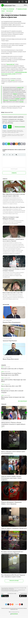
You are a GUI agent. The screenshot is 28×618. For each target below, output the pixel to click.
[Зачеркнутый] (12, 154)
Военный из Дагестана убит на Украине (14, 207)
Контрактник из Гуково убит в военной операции (12, 391)
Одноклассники (13, 100)
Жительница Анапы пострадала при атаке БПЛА (13, 398)
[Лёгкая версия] (7, 1)
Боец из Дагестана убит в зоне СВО (13, 292)
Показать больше (14, 580)
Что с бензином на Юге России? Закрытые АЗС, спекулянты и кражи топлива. (13, 575)
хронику (13, 80)
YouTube (21, 101)
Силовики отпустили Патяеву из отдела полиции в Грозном (14, 269)
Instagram (22, 98)
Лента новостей (9, 10)
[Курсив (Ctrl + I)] (6, 154)
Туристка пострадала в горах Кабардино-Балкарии (11, 218)
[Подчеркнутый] (9, 154)
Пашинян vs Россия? (22, 8)
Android (19, 87)
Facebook (17, 98)
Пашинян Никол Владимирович (11, 322)
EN (4, 1)
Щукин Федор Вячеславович (11, 359)
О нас (2, 593)
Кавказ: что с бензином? (8, 8)
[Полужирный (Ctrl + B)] (4, 154)
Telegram (15, 93)
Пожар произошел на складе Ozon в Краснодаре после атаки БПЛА (11, 374)
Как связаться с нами (12, 593)
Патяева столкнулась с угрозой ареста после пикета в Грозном (13, 240)
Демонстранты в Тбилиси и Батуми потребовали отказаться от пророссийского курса (13, 424)
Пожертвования (23, 593)
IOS (22, 87)
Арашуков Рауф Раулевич (10, 340)
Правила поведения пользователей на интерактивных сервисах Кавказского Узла (14, 609)
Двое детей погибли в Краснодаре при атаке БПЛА (13, 380)
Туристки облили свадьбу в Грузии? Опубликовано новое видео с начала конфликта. (11, 478)
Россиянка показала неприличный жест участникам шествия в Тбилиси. (12, 552)
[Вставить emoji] (16, 154)
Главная (3, 10)
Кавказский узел (11, 64)
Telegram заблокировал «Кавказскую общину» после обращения (11, 503)
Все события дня (22, 401)
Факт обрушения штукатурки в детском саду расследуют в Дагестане (14, 195)
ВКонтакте (5, 100)
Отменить (14, 172)
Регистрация (14, 168)
